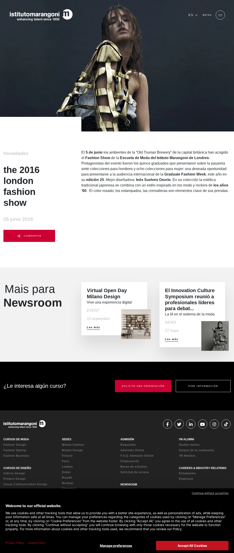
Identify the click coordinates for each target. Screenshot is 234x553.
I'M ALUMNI (186, 439)
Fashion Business (16, 455)
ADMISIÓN (127, 439)
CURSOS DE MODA (16, 439)
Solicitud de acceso (134, 472)
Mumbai (67, 483)
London (67, 466)
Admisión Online (132, 450)
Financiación (129, 461)
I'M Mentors (187, 455)
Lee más (93, 327)
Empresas (186, 478)
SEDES (66, 439)
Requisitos (128, 444)
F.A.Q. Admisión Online (137, 455)
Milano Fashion (73, 444)
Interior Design (14, 473)
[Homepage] (41, 15)
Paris (65, 461)
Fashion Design (14, 444)
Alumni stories (189, 444)
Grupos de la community (196, 450)
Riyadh (67, 477)
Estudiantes (187, 473)
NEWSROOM (128, 484)
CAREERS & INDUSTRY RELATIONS (202, 468)
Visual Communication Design (25, 484)
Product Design (14, 478)
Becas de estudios (133, 466)
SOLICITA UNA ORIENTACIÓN (143, 386)
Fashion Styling (14, 450)
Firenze (67, 455)
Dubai (66, 472)
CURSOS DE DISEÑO (17, 468)
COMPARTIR (32, 236)
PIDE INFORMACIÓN (203, 386)
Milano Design (72, 450)
